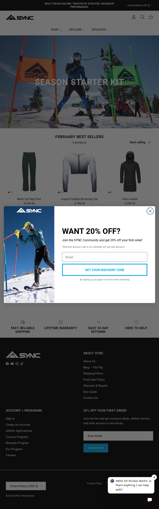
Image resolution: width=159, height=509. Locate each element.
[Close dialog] (150, 211)
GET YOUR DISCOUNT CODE (104, 270)
